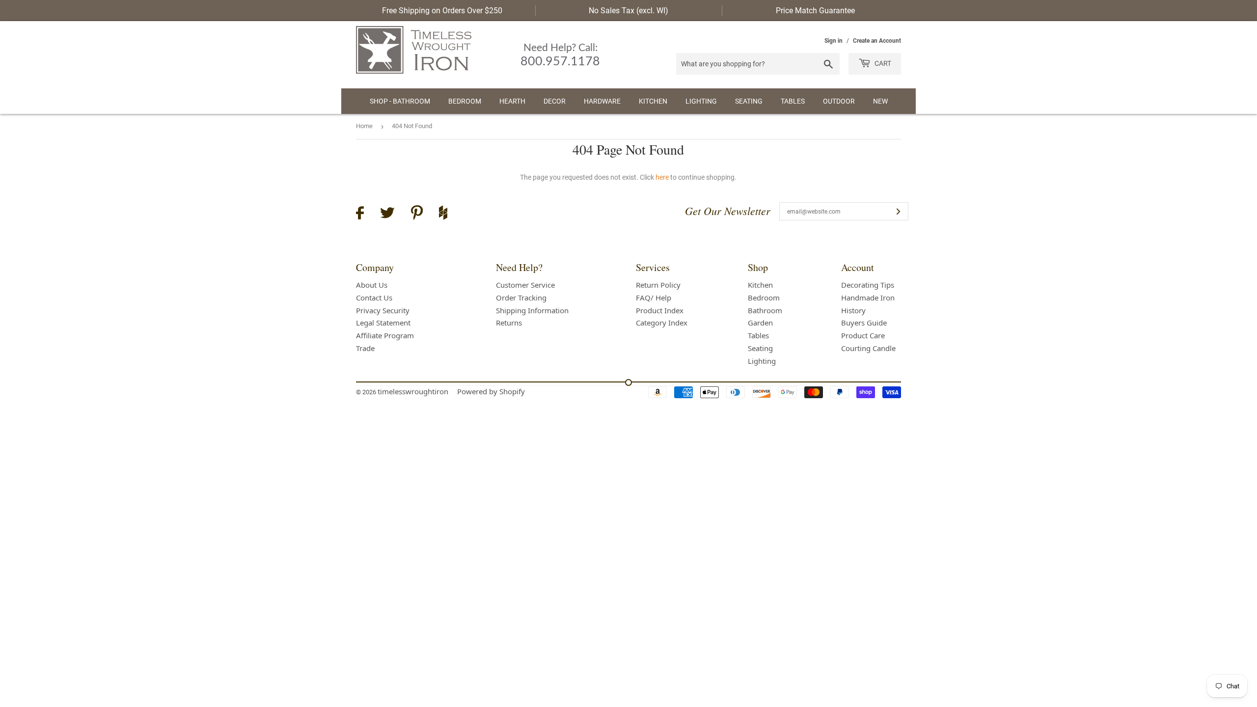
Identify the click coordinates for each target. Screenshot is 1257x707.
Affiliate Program (385, 335)
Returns (509, 322)
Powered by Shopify (491, 391)
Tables (793, 101)
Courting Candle (868, 348)
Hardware (602, 101)
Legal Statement (383, 322)
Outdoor (839, 101)
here (662, 177)
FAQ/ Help (653, 297)
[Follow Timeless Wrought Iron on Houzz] (443, 214)
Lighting (701, 101)
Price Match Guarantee (815, 10)
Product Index (659, 310)
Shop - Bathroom (400, 101)
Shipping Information (532, 310)
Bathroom (765, 310)
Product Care (863, 335)
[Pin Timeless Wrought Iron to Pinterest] (417, 214)
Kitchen (653, 101)
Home (364, 126)
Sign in (833, 40)
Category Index (661, 322)
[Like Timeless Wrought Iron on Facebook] (360, 214)
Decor (555, 101)
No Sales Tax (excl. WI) (628, 10)
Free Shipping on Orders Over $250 (442, 10)
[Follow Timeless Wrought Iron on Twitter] (387, 214)
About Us (371, 285)
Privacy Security (383, 310)
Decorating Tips (867, 285)
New (880, 101)
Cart (882, 63)
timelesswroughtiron (413, 391)
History (853, 310)
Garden (760, 322)
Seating (749, 101)
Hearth (512, 101)
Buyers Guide (864, 322)
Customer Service (525, 285)
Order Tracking (521, 297)
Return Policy (658, 285)
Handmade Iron (868, 297)
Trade (365, 348)
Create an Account (877, 40)
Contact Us (374, 297)
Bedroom (464, 101)
